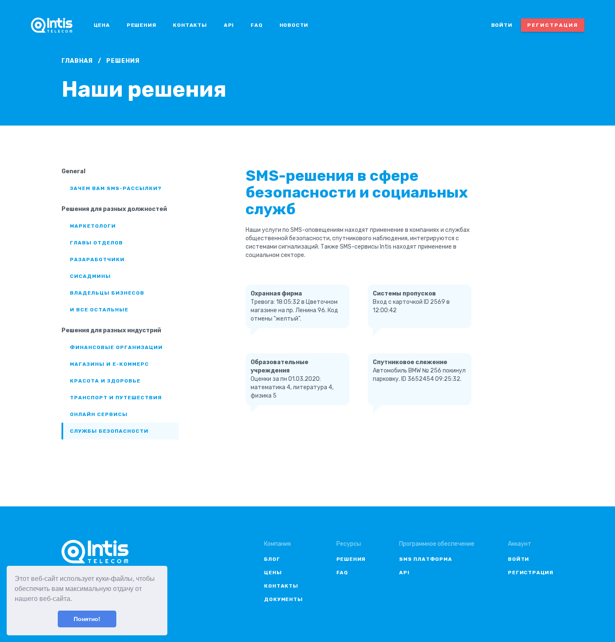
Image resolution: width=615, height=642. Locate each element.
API (229, 25)
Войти (501, 25)
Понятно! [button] (87, 619)
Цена (102, 25)
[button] (75, 599)
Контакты (190, 25)
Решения (141, 25)
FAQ (256, 25)
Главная (77, 60)
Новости (294, 25)
